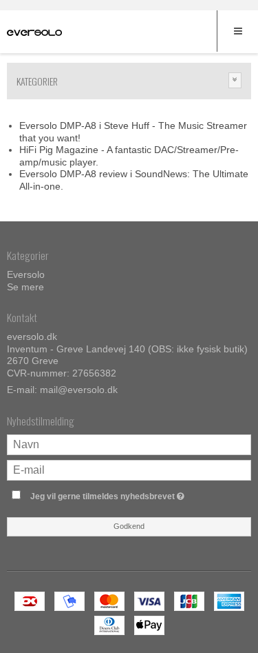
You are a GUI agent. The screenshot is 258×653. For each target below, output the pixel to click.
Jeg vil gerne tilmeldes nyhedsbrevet (121, 493)
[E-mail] (129, 469)
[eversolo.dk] (34, 33)
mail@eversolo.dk (79, 389)
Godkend (129, 526)
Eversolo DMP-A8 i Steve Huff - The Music (112, 125)
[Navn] (129, 444)
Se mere (25, 286)
